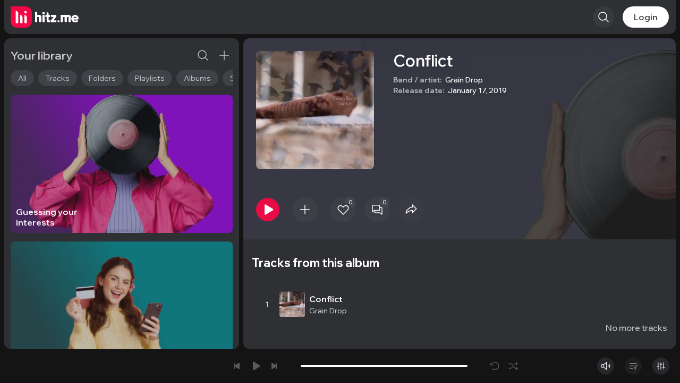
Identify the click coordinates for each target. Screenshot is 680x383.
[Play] (267, 209)
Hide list (650, 274)
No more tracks (636, 327)
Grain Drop (464, 80)
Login (646, 17)
